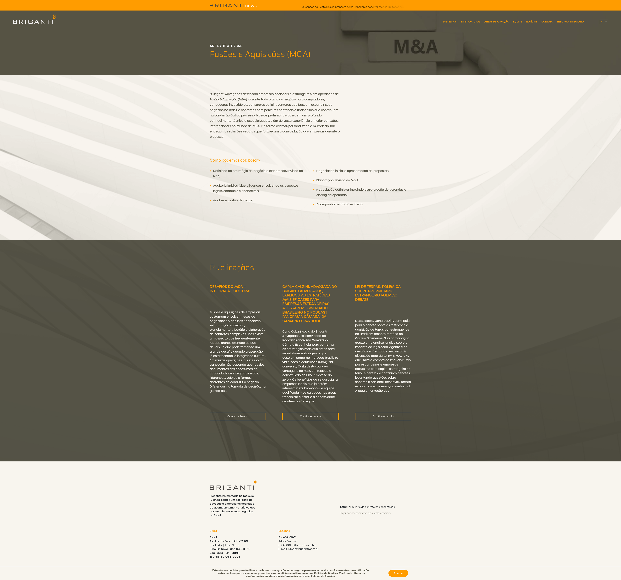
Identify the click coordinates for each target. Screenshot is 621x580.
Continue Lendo (237, 416)
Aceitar (398, 573)
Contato (547, 21)
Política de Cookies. (323, 576)
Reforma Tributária (570, 21)
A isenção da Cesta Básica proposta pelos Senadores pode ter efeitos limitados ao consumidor (332, 7)
